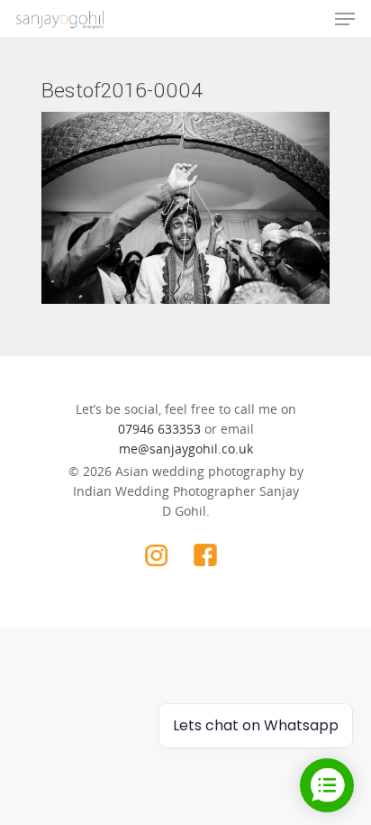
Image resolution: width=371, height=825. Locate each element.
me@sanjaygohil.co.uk (186, 448)
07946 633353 (159, 428)
